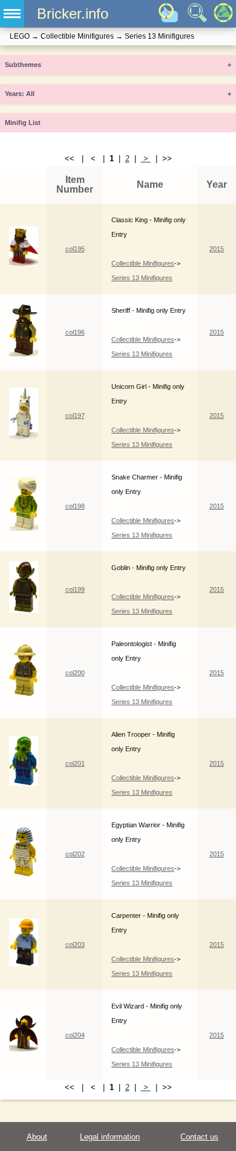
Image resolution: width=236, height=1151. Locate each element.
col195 (75, 248)
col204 (75, 1035)
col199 (75, 589)
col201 (75, 763)
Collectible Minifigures (142, 263)
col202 (75, 854)
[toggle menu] (12, 13)
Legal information (110, 1136)
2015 (216, 248)
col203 (75, 944)
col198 (75, 506)
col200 (75, 672)
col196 (75, 332)
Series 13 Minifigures (141, 277)
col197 (75, 415)
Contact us (199, 1136)
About (37, 1136)
